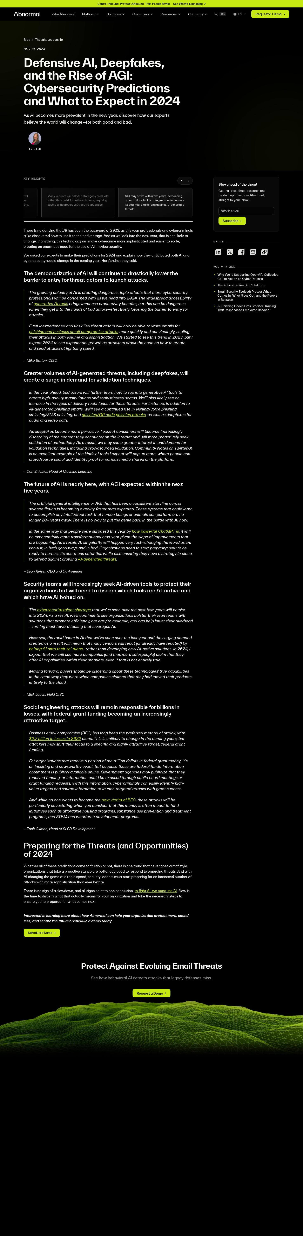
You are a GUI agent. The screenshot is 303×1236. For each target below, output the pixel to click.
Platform (88, 14)
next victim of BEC (119, 800)
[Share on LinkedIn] (218, 252)
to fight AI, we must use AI (156, 891)
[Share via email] (253, 252)
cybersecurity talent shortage (64, 609)
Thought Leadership (49, 39)
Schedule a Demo (40, 932)
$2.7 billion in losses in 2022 (55, 738)
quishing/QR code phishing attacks (114, 414)
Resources (169, 14)
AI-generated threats (97, 559)
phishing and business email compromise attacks (73, 331)
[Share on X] (230, 252)
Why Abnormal (63, 14)
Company (195, 14)
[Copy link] (264, 252)
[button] (78, 202)
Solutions (114, 14)
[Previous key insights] (182, 181)
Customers (140, 14)
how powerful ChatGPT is (155, 531)
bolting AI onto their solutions (56, 649)
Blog (27, 39)
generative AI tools (51, 303)
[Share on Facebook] (241, 252)
